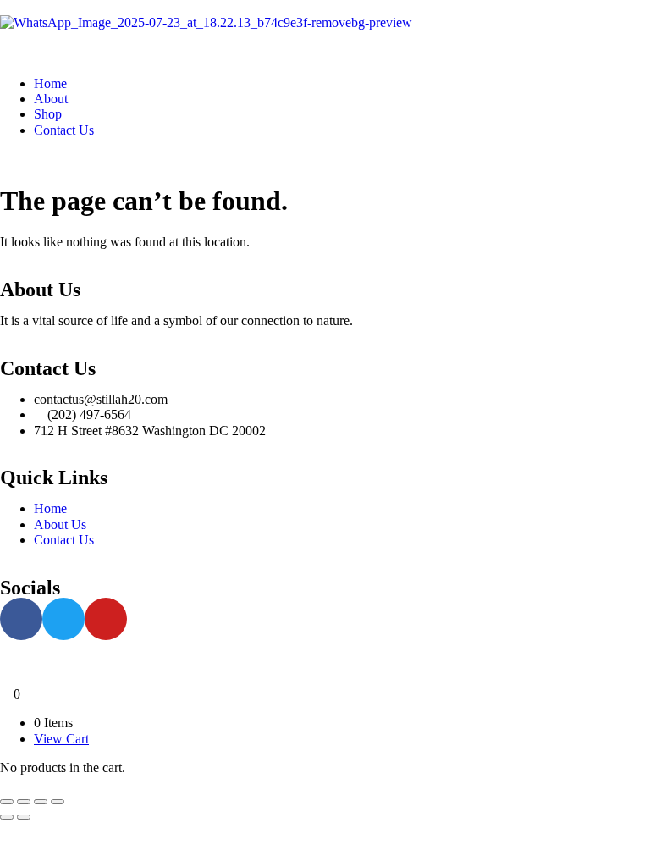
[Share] (40, 801)
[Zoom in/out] (7, 801)
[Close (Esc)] (57, 801)
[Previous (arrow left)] (7, 817)
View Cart (61, 739)
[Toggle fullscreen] (23, 801)
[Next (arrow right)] (23, 817)
